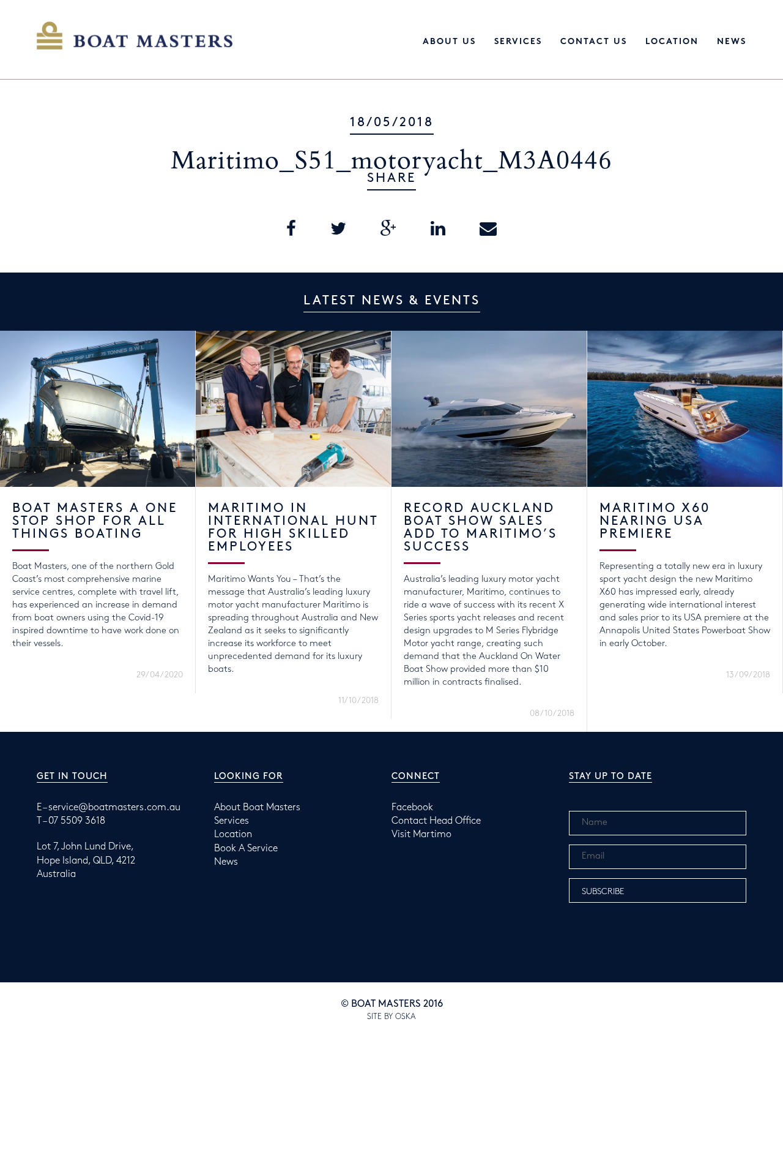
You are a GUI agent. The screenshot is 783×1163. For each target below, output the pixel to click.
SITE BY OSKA (391, 1016)
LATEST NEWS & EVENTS (391, 301)
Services (518, 42)
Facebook (412, 807)
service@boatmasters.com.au (114, 807)
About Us (449, 42)
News (731, 42)
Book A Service (246, 848)
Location (672, 42)
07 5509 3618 (76, 821)
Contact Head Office (436, 821)
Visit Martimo (421, 834)
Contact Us (593, 42)
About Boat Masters (257, 807)
